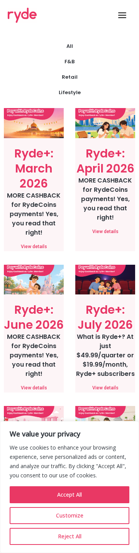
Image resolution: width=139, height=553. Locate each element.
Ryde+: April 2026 (105, 161)
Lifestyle (70, 92)
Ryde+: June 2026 (34, 317)
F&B (69, 61)
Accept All (69, 494)
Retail (70, 77)
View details (34, 246)
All (69, 46)
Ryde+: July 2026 (105, 317)
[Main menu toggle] (122, 15)
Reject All (69, 536)
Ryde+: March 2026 (33, 168)
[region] (69, 487)
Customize (69, 515)
